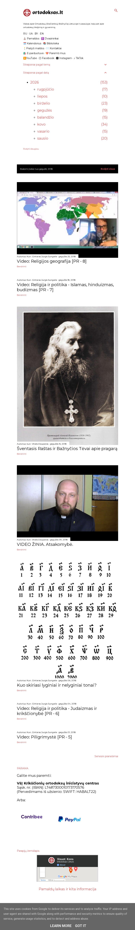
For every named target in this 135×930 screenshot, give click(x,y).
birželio (43, 103)
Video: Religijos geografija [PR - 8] (51, 261)
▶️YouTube (30, 58)
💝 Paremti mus (55, 53)
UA (31, 33)
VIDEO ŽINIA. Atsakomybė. (45, 544)
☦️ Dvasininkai (50, 38)
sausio (42, 138)
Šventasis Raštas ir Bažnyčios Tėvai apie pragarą (67, 448)
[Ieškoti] (116, 9)
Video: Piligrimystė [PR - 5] (44, 736)
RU (25, 33)
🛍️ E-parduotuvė (33, 53)
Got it (80, 926)
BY (36, 33)
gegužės (44, 110)
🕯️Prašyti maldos (33, 48)
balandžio (45, 117)
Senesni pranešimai (106, 756)
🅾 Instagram (64, 58)
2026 (34, 82)
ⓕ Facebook (46, 58)
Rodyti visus (108, 169)
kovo (41, 124)
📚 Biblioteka (51, 43)
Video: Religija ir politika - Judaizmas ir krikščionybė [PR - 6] (57, 711)
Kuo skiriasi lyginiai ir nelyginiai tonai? (57, 685)
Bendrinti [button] (21, 266)
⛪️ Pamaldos (31, 38)
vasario (43, 131)
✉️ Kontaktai (54, 48)
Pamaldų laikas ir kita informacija (67, 889)
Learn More (61, 926)
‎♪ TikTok (78, 58)
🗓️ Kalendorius (32, 43)
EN (42, 33)
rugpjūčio (45, 89)
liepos (42, 96)
